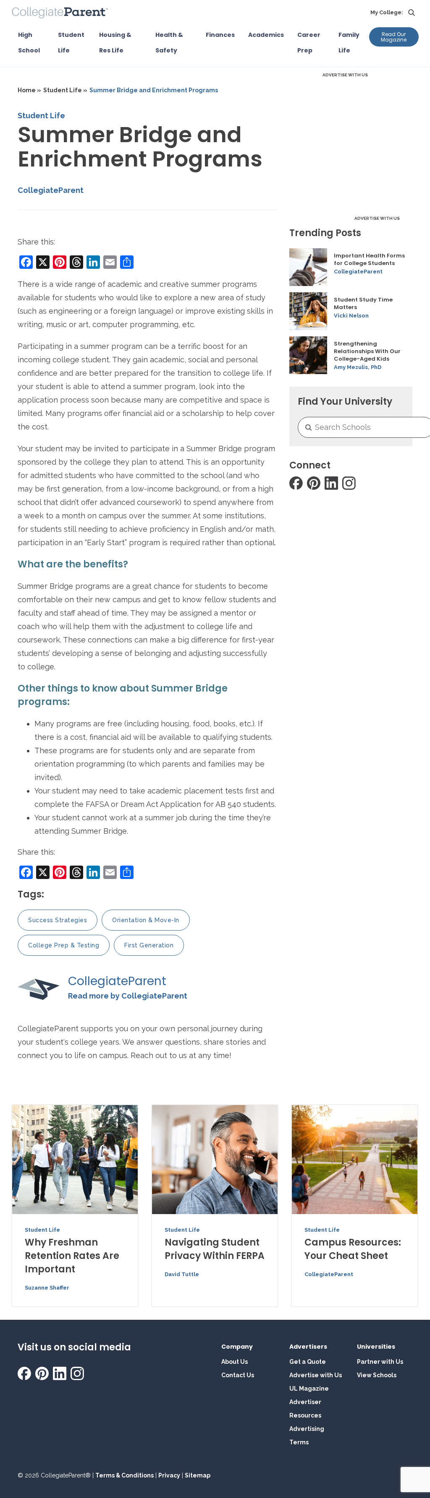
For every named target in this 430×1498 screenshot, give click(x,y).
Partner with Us (380, 1361)
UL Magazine (309, 1388)
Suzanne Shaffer (47, 1288)
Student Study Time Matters (363, 303)
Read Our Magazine (393, 37)
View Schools (376, 1375)
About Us (234, 1361)
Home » (29, 90)
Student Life (71, 43)
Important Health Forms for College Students (369, 259)
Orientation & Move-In (145, 920)
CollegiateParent (51, 190)
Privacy (169, 1475)
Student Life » (65, 90)
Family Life (348, 43)
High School (29, 43)
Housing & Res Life (115, 43)
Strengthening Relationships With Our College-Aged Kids (367, 351)
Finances (220, 35)
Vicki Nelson (351, 315)
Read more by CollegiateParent (127, 995)
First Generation (148, 945)
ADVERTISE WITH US (345, 75)
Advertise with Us (315, 1375)
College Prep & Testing (63, 945)
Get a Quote (307, 1361)
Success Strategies (57, 920)
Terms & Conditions (124, 1475)
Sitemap (197, 1475)
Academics (266, 35)
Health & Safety (169, 43)
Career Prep (308, 43)
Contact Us (237, 1375)
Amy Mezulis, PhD (357, 367)
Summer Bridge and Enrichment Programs (153, 90)
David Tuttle (182, 1274)
